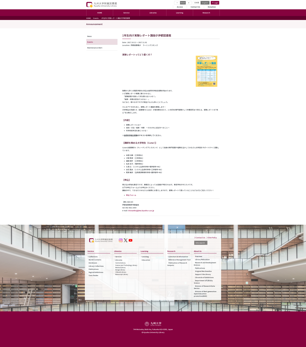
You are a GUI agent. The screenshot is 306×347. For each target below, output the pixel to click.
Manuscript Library (121, 274)
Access (180, 7)
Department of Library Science (203, 281)
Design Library (120, 270)
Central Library (120, 263)
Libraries (118, 260)
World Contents (95, 260)
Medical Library (120, 267)
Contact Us (195, 7)
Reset (183, 2)
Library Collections (96, 266)
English (205, 3)
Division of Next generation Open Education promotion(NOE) (205, 293)
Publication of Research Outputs (177, 264)
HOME (99, 12)
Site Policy (212, 237)
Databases (93, 263)
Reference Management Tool (180, 260)
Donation (212, 7)
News (89, 36)
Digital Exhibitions (96, 272)
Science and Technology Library (126, 265)
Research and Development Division (205, 263)
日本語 (196, 2)
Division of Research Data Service (204, 287)
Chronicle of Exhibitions (204, 277)
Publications (94, 269)
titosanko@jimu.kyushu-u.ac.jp (141, 210)
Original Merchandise (203, 271)
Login (216, 3)
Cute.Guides (93, 275)
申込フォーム (131, 195)
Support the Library (203, 274)
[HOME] (101, 4)
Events (96, 18)
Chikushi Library (120, 272)
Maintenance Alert (94, 47)
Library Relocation (202, 259)
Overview (198, 256)
